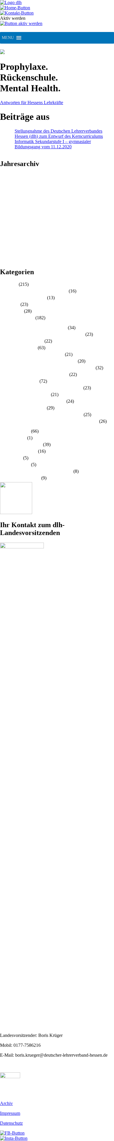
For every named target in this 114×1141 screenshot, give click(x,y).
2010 (4, 259)
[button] (8, 38)
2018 (4, 217)
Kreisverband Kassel (19, 381)
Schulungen (11, 457)
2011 (4, 254)
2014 (4, 238)
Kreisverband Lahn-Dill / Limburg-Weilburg (41, 387)
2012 (4, 249)
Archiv (6, 1103)
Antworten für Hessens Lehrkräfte (31, 102)
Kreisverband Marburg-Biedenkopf (32, 401)
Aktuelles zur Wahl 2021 (23, 297)
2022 (4, 197)
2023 (4, 191)
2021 (4, 202)
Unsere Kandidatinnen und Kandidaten (36, 471)
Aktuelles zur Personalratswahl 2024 (34, 290)
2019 (4, 212)
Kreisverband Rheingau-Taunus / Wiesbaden (41, 414)
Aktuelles (9, 284)
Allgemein (9, 304)
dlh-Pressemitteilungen (21, 444)
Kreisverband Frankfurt (21, 340)
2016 (4, 228)
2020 (4, 207)
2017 (4, 223)
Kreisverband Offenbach (23, 407)
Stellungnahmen (15, 464)
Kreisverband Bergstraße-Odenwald (33, 327)
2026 (4, 176)
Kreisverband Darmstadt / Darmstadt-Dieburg (42, 334)
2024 (4, 186)
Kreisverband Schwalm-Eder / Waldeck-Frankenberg (49, 421)
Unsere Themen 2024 (20, 477)
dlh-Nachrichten (15, 431)
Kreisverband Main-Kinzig (25, 394)
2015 (4, 233)
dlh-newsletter (13, 437)
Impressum (10, 1113)
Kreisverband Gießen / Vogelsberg (32, 354)
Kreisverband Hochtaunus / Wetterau (34, 374)
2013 (4, 244)
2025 (4, 181)
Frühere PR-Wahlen (18, 451)
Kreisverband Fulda (18, 347)
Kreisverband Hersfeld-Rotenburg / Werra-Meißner (47, 367)
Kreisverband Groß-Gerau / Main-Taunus (38, 361)
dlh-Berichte (11, 311)
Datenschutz (11, 1123)
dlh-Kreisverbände (17, 317)
